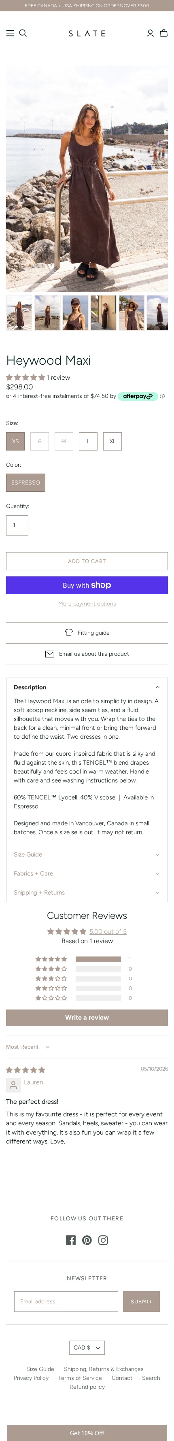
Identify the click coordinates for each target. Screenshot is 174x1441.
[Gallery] (87, 200)
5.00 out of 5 (108, 931)
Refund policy (87, 1387)
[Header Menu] (10, 33)
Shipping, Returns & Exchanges (104, 1369)
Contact (122, 1378)
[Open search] (23, 33)
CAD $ (82, 1347)
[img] (25, 1070)
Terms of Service (80, 1378)
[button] (26, 377)
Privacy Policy (31, 1378)
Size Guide (40, 1369)
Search (151, 1378)
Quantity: (17, 506)
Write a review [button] (87, 1017)
